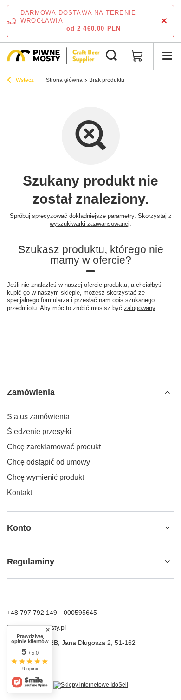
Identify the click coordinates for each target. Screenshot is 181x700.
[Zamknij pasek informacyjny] (164, 21)
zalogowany (139, 307)
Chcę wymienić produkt (45, 477)
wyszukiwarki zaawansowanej (89, 223)
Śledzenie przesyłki (39, 431)
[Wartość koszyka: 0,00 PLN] (137, 56)
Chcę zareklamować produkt (54, 447)
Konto (19, 528)
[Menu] (167, 56)
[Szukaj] (111, 56)
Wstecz (24, 80)
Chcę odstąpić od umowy (48, 462)
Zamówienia (31, 392)
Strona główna (64, 80)
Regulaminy (30, 561)
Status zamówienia (38, 417)
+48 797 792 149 (32, 612)
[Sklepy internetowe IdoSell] (90, 685)
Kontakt (19, 492)
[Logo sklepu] (53, 55)
